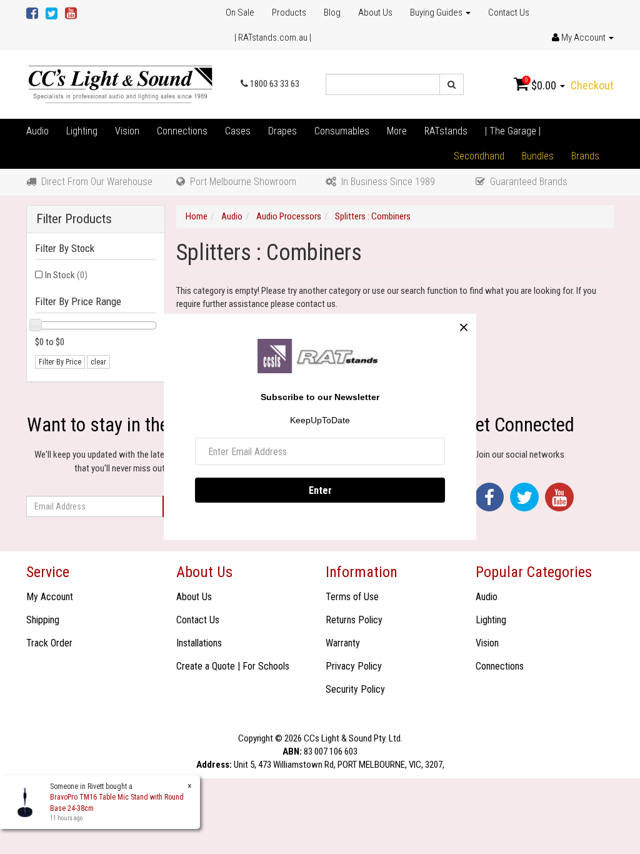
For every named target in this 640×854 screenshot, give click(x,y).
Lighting (82, 131)
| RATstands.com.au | (272, 37)
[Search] (451, 84)
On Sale (240, 12)
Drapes (282, 131)
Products (289, 12)
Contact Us (508, 12)
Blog (332, 12)
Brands (585, 156)
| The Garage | (513, 131)
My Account (49, 597)
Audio (37, 131)
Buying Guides (437, 12)
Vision (127, 131)
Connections (182, 131)
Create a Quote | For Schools (232, 666)
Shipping (42, 620)
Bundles (538, 156)
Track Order (49, 643)
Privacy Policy (354, 666)
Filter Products (74, 219)
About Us (375, 12)
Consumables (341, 131)
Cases (238, 131)
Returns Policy (354, 620)
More (397, 131)
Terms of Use (352, 597)
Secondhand (479, 156)
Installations (199, 643)
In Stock (66, 275)
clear (98, 362)
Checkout (592, 85)
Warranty (343, 643)
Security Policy (355, 689)
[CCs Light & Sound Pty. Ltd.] (120, 83)
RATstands (446, 131)
